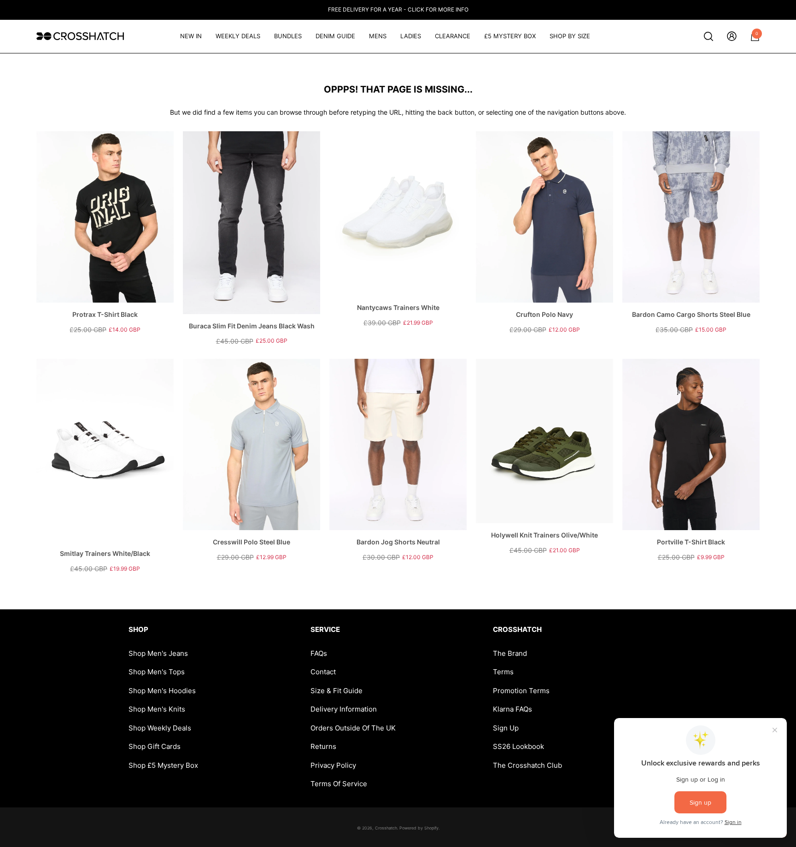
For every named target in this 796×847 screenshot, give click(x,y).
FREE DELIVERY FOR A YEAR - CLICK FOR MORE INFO (398, 9)
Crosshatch (386, 827)
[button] (708, 36)
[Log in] (731, 36)
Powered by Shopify (419, 827)
